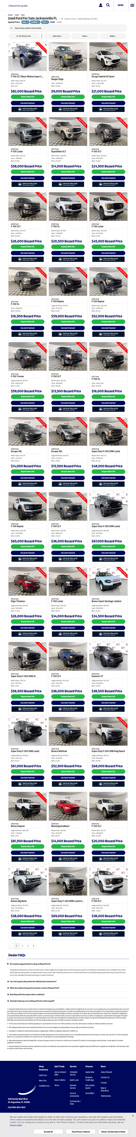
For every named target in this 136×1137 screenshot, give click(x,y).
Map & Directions (105, 1089)
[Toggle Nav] (132, 5)
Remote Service (73, 1086)
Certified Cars (44, 1086)
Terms (56, 1085)
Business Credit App (89, 1078)
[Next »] (33, 945)
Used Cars (43, 1075)
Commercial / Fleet (75, 1102)
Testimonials (106, 1096)
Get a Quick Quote (89, 1086)
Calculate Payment (27, 103)
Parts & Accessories (74, 1094)
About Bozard (106, 1072)
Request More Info (27, 97)
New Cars (42, 1080)
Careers (104, 1083)
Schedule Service (73, 1073)
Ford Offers (89, 1093)
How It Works (59, 1080)
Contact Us (105, 1077)
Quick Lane (74, 1080)
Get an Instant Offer (60, 1073)
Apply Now (89, 1072)
